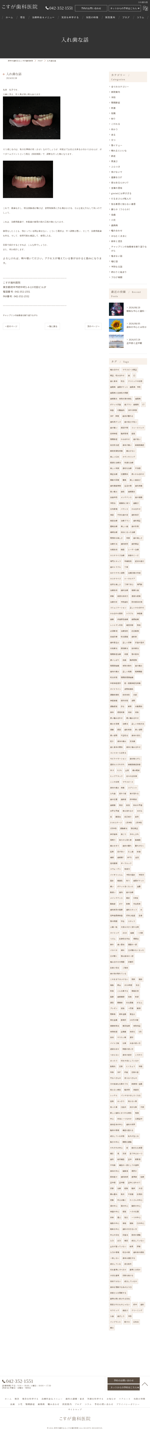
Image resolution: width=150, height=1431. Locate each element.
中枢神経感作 (115, 683)
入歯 (112, 1316)
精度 (122, 549)
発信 (121, 805)
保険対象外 (127, 665)
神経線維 (113, 700)
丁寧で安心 (128, 584)
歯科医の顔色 (138, 1252)
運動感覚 (113, 706)
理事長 (113, 1014)
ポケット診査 (115, 404)
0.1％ (119, 770)
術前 (130, 712)
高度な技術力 (122, 596)
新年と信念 (116, 241)
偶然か (134, 1171)
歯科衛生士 (114, 642)
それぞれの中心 (116, 1147)
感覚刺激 (121, 712)
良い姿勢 (138, 729)
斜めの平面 (137, 805)
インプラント (115, 1322)
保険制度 (113, 1031)
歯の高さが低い (130, 422)
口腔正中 (138, 1118)
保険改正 (136, 1025)
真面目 (136, 1089)
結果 (131, 1246)
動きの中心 (114, 1142)
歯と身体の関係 (116, 747)
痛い (112, 886)
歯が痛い (113, 427)
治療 (119, 1188)
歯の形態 (135, 526)
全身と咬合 (114, 967)
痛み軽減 (136, 770)
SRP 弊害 (114, 416)
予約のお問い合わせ (91, 8)
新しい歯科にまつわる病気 (121, 1113)
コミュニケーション (118, 607)
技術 (112, 1037)
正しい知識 (127, 671)
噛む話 (114, 261)
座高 (133, 433)
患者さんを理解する (118, 1293)
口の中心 (140, 1223)
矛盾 (126, 1072)
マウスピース (128, 782)
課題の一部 (132, 944)
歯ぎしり (121, 1316)
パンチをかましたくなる (131, 1095)
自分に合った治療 (128, 532)
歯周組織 (135, 619)
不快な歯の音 (122, 514)
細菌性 (120, 880)
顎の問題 (113, 921)
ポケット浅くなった (125, 886)
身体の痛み (121, 741)
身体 (112, 712)
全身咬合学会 (124, 938)
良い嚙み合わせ (116, 718)
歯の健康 (138, 497)
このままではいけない (119, 979)
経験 (126, 1188)
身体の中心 (114, 1171)
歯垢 (122, 491)
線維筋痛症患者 (134, 764)
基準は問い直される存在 (120, 1298)
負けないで (116, 171)
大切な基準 (114, 1275)
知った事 (113, 1107)
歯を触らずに (135, 758)
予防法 (113, 503)
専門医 (139, 584)
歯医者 (123, 799)
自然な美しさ (115, 584)
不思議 (130, 1194)
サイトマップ (75, 1409)
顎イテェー (116, 145)
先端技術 (113, 549)
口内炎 (136, 1322)
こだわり (138, 1055)
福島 (112, 985)
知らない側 (132, 1101)
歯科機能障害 (115, 485)
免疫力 (127, 869)
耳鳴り (113, 840)
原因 (119, 729)
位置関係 (124, 474)
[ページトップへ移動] (145, 1384)
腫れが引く (139, 845)
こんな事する (122, 991)
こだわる (115, 123)
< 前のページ (11, 326)
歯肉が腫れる (127, 416)
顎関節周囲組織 (127, 677)
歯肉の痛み (114, 671)
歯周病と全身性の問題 (119, 392)
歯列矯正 (135, 544)
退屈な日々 (114, 1049)
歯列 (112, 1159)
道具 (137, 816)
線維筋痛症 (139, 445)
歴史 (112, 880)
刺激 (113, 107)
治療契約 (124, 631)
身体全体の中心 (116, 1124)
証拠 (112, 1101)
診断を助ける (128, 1275)
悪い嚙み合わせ (132, 718)
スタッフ (131, 921)
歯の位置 (113, 799)
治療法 (125, 723)
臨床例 (127, 1089)
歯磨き (136, 503)
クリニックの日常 (135, 381)
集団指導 (126, 1025)
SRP (119, 1072)
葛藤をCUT (116, 177)
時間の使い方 (128, 1049)
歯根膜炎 (131, 491)
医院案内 (115, 91)
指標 (142, 1177)
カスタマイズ (115, 578)
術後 (137, 712)
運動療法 (123, 828)
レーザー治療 (133, 549)
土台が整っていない (118, 1246)
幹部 (137, 996)
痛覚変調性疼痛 (116, 451)
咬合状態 (113, 677)
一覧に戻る (52, 326)
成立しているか (130, 1281)
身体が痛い (127, 445)
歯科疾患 (128, 729)
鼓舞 (128, 903)
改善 (126, 654)
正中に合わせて (134, 1182)
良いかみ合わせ (138, 474)
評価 (138, 1246)
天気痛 (132, 741)
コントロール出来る (118, 752)
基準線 (134, 1177)
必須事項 (113, 631)
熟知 (138, 625)
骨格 (124, 1223)
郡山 (119, 985)
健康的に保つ (124, 503)
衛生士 (132, 1014)
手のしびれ (134, 834)
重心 (119, 1217)
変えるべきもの (130, 1078)
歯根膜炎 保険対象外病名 (121, 398)
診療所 (130, 962)
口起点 (123, 1107)
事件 (112, 944)
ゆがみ (139, 811)
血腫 (138, 886)
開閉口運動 (127, 1142)
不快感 (137, 468)
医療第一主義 (137, 1084)
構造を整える (128, 1130)
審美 (124, 480)
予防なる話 (116, 266)
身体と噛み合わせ (133, 747)
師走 (113, 155)
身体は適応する (129, 1258)
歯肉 (121, 892)
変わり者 (122, 793)
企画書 (123, 1031)
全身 (140, 915)
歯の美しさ (137, 538)
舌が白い (121, 851)
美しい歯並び (135, 480)
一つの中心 (136, 1217)
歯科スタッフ (131, 909)
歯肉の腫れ (127, 845)
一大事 (140, 933)
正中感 (113, 1182)
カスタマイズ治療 (117, 555)
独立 (126, 1217)
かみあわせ (125, 439)
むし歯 (130, 851)
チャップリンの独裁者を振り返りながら (20, 315)
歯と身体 (113, 381)
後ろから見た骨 (125, 840)
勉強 (137, 1113)
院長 (112, 991)
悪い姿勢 (113, 735)
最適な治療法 (115, 462)
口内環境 (113, 509)
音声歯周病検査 (116, 915)
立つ (113, 139)
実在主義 (113, 1020)
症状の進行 (139, 561)
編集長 (125, 1171)
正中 (130, 1159)
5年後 (135, 898)
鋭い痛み (113, 491)
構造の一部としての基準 (129, 1165)
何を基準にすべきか (118, 1269)
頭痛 (112, 729)
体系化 (132, 1031)
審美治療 (113, 526)
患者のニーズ (133, 555)
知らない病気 (115, 1089)
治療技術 (113, 590)
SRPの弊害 (132, 410)
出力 (119, 1240)
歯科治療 (124, 590)
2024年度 (128, 985)
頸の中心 (124, 1206)
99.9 (112, 770)
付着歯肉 (121, 410)
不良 (142, 1107)
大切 (140, 1188)
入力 (112, 1240)
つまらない (114, 1055)
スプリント (132, 787)
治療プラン (125, 520)
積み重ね (113, 1194)
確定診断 (129, 625)
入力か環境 (114, 1252)
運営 (112, 1002)
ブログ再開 (116, 277)
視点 (122, 1194)
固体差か (113, 1177)
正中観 (122, 1182)
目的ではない (115, 1281)
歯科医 (134, 636)
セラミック (114, 1310)
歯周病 (114, 225)
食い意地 (121, 944)
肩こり (123, 834)
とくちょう (130, 1066)
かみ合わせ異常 (116, 613)
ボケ (121, 903)
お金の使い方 (135, 1043)
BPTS (129, 857)
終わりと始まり (119, 271)
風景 (112, 996)
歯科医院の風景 (116, 909)
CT (143, 404)
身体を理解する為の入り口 (121, 1287)
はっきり (121, 1101)
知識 (113, 113)
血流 (137, 857)
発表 (133, 979)
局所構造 (121, 1159)
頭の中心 (113, 1206)
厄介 (112, 741)
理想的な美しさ (116, 538)
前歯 (138, 851)
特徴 (140, 1066)
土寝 (127, 770)
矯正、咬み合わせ (117, 375)
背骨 (112, 1217)
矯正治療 (113, 474)
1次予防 (129, 822)
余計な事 (133, 1107)
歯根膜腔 (121, 996)
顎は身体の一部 (127, 956)
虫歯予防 (113, 497)
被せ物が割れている (118, 973)
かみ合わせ (136, 509)
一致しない (114, 1258)
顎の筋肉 (135, 654)
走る (113, 134)
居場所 (123, 1020)
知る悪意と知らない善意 (123, 203)
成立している (115, 1264)
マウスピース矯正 (130, 369)
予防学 (141, 874)
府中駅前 (133, 799)
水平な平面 (114, 811)
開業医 (120, 1002)
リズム (113, 938)
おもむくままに (119, 235)
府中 (135, 1304)
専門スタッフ (115, 561)
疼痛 (112, 596)
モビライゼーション (118, 758)
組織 (132, 933)
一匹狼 (130, 1008)
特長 (112, 1072)
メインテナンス (116, 898)
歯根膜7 (120, 857)
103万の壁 (134, 1020)
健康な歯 (135, 590)
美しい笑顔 (114, 468)
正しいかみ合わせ (137, 607)
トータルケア (129, 578)
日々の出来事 (131, 776)
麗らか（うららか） (121, 209)
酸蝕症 (113, 903)
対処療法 (113, 648)
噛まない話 (116, 255)
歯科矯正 (136, 520)
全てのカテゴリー (120, 86)
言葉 (121, 1066)
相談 (112, 514)
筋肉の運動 (136, 1235)
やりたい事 (121, 1037)
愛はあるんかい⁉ (119, 182)
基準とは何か (135, 1269)
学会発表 (136, 903)
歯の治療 (129, 892)
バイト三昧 (114, 1043)
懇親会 (136, 938)
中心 (112, 1118)
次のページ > (93, 326)
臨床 (133, 1188)
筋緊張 (137, 1159)
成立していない (138, 1240)
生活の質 (128, 485)
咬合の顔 (126, 1252)
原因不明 (124, 427)
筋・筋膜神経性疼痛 (132, 683)
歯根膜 (113, 805)
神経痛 (139, 613)
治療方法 (113, 544)
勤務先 (113, 1066)
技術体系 (126, 694)
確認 (126, 1240)
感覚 (124, 1211)
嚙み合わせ (116, 230)
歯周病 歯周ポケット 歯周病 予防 (125, 387)
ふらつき (115, 166)
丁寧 (126, 567)
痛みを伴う (114, 845)
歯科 (142, 1304)
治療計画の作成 (134, 573)
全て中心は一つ (136, 1153)
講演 (138, 1008)
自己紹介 (128, 816)
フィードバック (138, 427)
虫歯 (113, 214)
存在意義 (129, 1002)
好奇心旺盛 (130, 915)
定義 (112, 1200)
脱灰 (128, 898)
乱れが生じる (133, 1136)
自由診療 (113, 636)
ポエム (139, 1002)
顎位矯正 (134, 828)
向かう (114, 129)
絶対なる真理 (137, 1147)
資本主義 (122, 1014)
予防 (113, 97)
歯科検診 (135, 514)
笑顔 (128, 538)
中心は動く (121, 1200)
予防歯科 (124, 602)
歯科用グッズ (115, 422)
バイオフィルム (116, 874)
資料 (122, 950)
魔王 (112, 1153)
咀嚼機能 (138, 671)
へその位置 (134, 1211)
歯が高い (136, 439)
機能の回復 (114, 480)
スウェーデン (115, 869)
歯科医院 (124, 544)
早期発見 (128, 561)
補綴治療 (113, 532)
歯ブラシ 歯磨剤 (131, 404)
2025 (125, 933)
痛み (112, 1327)
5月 (140, 1031)
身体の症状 (127, 1055)
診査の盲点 (139, 642)
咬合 (122, 381)
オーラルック (126, 863)
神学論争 (113, 834)
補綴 (112, 857)
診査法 (125, 1235)
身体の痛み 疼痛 (117, 787)
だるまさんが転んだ (121, 198)
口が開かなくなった (136, 950)
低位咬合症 (114, 445)
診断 (112, 1188)
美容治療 (113, 520)
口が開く (113, 956)
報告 (140, 979)
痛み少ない (130, 451)
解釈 (130, 706)
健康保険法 (114, 1025)
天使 (124, 1153)
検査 (112, 410)
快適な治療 (128, 462)
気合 (137, 985)
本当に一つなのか (124, 1118)
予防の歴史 (130, 874)
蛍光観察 (113, 863)
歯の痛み (138, 665)
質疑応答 (135, 991)
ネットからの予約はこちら (123, 8)
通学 (131, 1037)
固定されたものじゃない (120, 1304)
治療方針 (113, 602)
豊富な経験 (136, 596)
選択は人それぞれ (117, 764)
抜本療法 (135, 648)
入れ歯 (113, 793)
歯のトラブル (115, 567)
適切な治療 (127, 468)
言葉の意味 (116, 187)
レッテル (113, 1095)
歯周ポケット (138, 880)
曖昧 (131, 1223)
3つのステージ (116, 822)
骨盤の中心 (114, 1211)
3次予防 (113, 828)
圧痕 (112, 851)
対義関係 (138, 706)
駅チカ (127, 1322)
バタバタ (113, 950)
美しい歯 (124, 526)
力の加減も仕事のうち (119, 1084)
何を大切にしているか (130, 1060)
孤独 (122, 1008)
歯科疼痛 (138, 485)
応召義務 (135, 631)
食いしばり (114, 660)
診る (122, 706)
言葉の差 (135, 1072)
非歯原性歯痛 (122, 619)
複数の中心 (114, 1223)
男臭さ (114, 161)
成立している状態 (117, 1136)
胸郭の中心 (136, 1206)
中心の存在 (114, 1235)
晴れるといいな (119, 150)
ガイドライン (115, 689)
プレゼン (113, 1008)
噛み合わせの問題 (117, 962)
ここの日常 (114, 782)
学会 (122, 921)
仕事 (124, 1043)
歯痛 (112, 619)
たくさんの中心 (136, 1200)
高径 (128, 805)
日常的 (139, 1194)
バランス (124, 509)
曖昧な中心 (114, 1229)
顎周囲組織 (114, 665)
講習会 (118, 816)
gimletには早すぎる (121, 193)
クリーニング (137, 1310)
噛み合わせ (114, 369)
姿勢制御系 (128, 689)
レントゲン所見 (116, 625)
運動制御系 (114, 694)
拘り (113, 118)
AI (141, 909)
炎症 (135, 694)
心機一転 (113, 927)
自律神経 (113, 433)
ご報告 (125, 967)
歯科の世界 (130, 1124)
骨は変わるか (128, 811)
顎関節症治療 (115, 654)
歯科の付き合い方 (130, 1229)
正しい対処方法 (138, 723)
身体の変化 (136, 735)
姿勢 (133, 700)
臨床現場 (124, 433)
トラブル (129, 613)
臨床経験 (133, 660)
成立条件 (128, 1264)
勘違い (113, 892)
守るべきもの (115, 1078)
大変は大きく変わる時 (130, 927)
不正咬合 (124, 735)
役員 (130, 996)
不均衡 (113, 1165)
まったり (113, 1060)
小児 (113, 219)
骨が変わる (134, 793)
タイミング (114, 933)
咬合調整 (124, 636)
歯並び (125, 1310)
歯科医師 (124, 1177)
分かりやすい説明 (117, 573)
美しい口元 (114, 456)
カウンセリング (129, 456)
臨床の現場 (114, 1130)
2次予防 (138, 822)
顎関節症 (115, 102)
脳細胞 (137, 840)
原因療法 (124, 648)
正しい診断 (127, 642)
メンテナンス (126, 497)
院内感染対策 (137, 602)
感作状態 (124, 700)
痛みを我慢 (114, 723)
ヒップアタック (116, 776)
